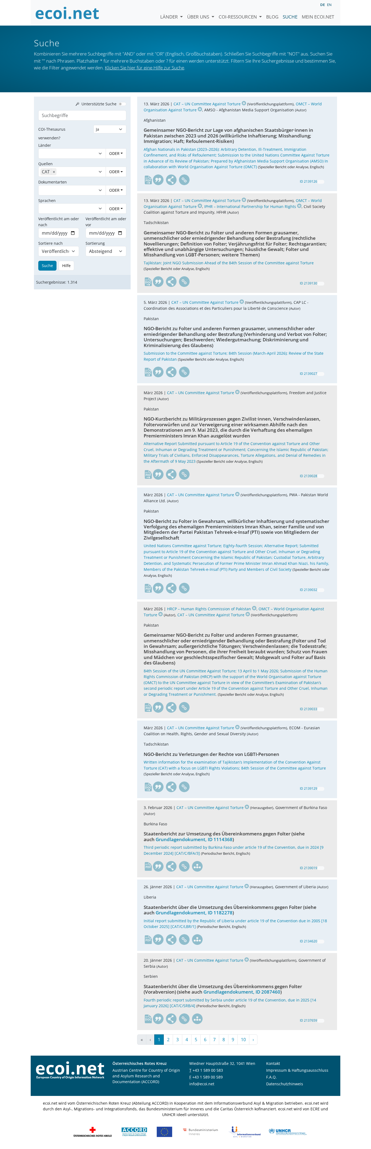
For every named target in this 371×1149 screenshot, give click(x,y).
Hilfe (66, 265)
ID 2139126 (308, 181)
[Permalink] (184, 179)
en (329, 4)
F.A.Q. (271, 1077)
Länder (169, 17)
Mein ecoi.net (318, 17)
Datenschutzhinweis (284, 1083)
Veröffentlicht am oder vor (106, 221)
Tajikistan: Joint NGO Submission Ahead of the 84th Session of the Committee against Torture (229, 262)
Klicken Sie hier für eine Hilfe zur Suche (144, 68)
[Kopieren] (320, 182)
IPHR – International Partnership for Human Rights (250, 206)
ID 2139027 (308, 373)
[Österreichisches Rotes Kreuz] (92, 1131)
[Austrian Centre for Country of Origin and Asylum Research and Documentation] (134, 1131)
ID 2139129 (308, 788)
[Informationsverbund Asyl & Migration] (244, 1131)
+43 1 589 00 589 (207, 1077)
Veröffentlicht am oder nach (58, 221)
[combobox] (67, 153)
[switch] (122, 104)
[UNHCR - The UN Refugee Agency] (288, 1131)
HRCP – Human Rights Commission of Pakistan (209, 608)
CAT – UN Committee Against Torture (207, 103)
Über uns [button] (198, 17)
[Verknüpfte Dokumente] (197, 866)
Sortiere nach (50, 243)
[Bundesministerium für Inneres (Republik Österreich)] (200, 1131)
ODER (114, 153)
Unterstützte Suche (99, 103)
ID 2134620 (308, 941)
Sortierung (95, 243)
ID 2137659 (308, 1020)
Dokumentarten (52, 182)
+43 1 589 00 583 (208, 1070)
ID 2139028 (308, 476)
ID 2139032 (308, 589)
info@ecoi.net (201, 1083)
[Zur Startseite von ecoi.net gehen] (67, 13)
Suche (290, 17)
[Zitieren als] (158, 179)
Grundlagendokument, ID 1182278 (194, 912)
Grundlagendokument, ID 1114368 (194, 839)
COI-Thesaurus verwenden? (51, 133)
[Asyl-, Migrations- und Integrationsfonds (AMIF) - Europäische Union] (164, 1131)
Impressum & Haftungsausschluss (297, 1070)
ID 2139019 (308, 868)
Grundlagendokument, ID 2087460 (241, 992)
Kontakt (273, 1063)
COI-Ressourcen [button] (238, 17)
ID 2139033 (308, 709)
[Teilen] (171, 179)
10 (243, 1040)
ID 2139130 (308, 283)
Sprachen (47, 200)
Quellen (45, 163)
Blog (272, 17)
